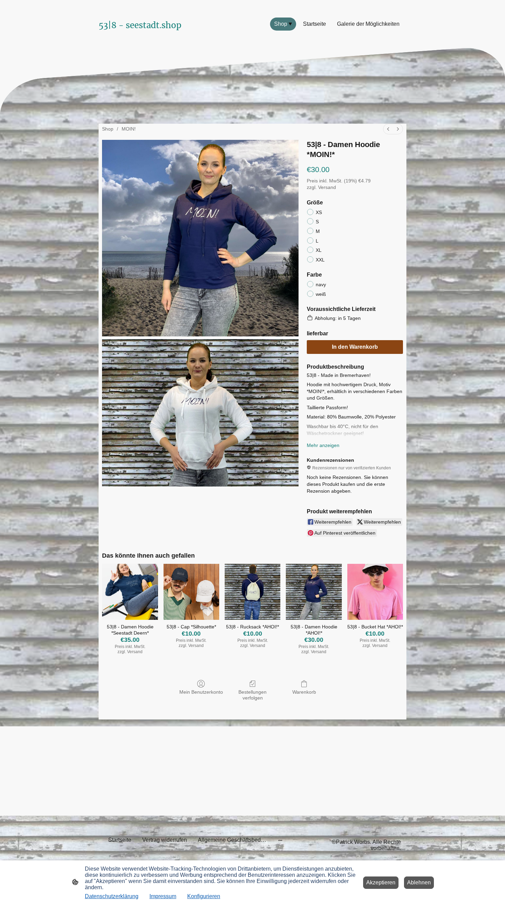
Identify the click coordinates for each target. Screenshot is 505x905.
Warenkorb (304, 692)
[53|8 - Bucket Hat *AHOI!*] (375, 591)
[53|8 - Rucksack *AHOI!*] (252, 591)
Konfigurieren (203, 896)
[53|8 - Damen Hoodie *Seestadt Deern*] (130, 591)
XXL (320, 259)
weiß (321, 294)
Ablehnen (419, 882)
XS (319, 212)
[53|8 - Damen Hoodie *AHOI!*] (313, 591)
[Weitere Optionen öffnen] (280, 840)
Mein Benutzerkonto (201, 692)
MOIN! (129, 129)
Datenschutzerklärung (111, 896)
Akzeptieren (380, 882)
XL (319, 250)
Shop (107, 129)
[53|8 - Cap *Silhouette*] (191, 591)
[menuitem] (388, 129)
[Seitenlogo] (146, 38)
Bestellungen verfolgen (252, 695)
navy (321, 284)
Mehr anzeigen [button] (323, 445)
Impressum (162, 896)
